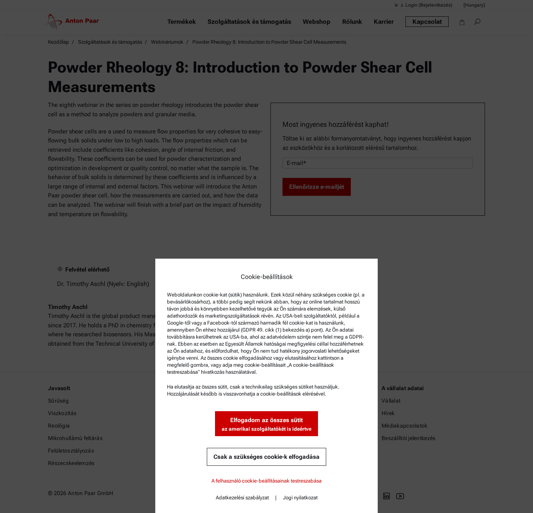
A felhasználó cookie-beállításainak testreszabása (266, 481)
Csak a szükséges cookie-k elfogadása (266, 456)
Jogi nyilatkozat (300, 498)
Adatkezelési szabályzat (242, 498)
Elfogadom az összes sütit (266, 424)
